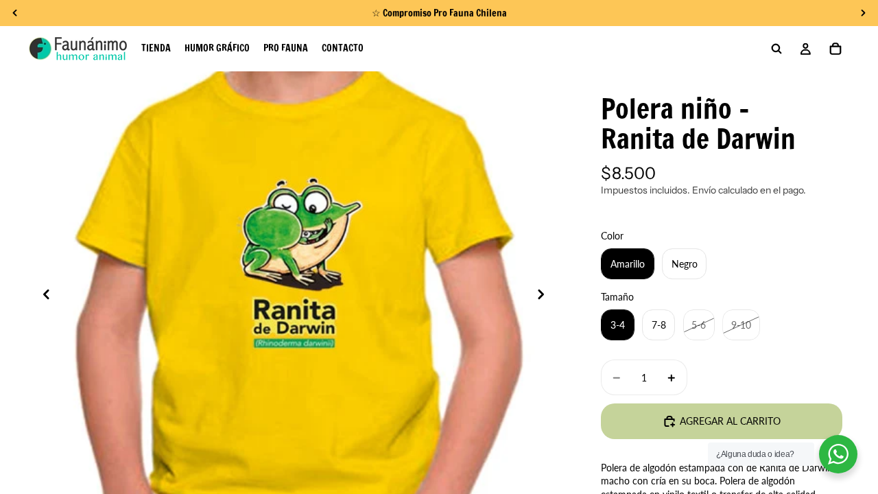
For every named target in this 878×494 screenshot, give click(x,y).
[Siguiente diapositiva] (545, 296)
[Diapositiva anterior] (42, 296)
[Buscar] (776, 49)
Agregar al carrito (730, 421)
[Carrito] (835, 49)
